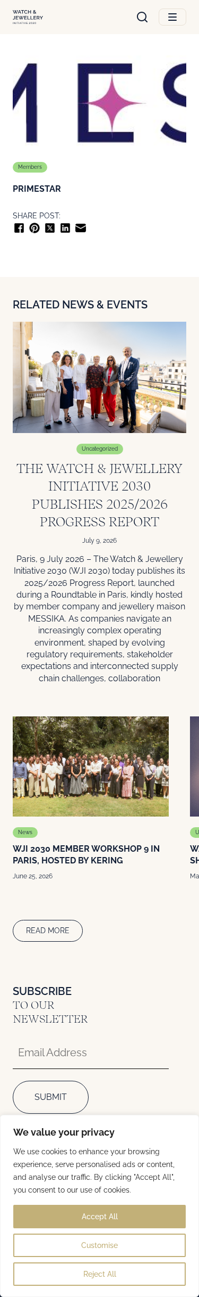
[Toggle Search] (142, 17)
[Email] (80, 228)
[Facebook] (19, 228)
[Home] (28, 17)
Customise (99, 1245)
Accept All (100, 1216)
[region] (99, 1206)
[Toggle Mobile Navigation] (172, 17)
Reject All (99, 1274)
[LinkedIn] (65, 228)
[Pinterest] (34, 228)
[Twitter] (50, 228)
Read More (48, 930)
